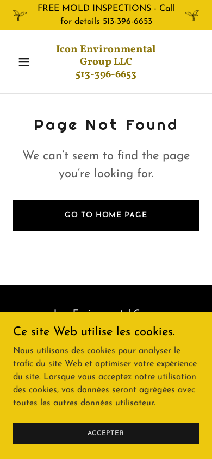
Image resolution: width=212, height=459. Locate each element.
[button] (27, 62)
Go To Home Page (106, 215)
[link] (105, 75)
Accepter (106, 433)
